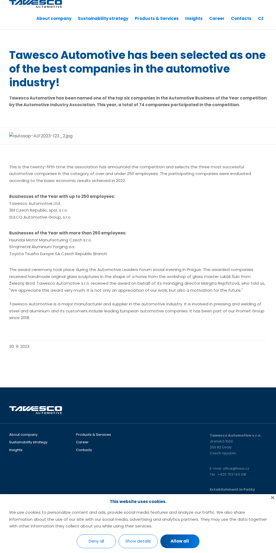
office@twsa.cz (236, 468)
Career (217, 18)
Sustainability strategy (103, 18)
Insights (194, 18)
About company (53, 18)
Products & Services (157, 18)
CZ (261, 18)
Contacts (241, 18)
